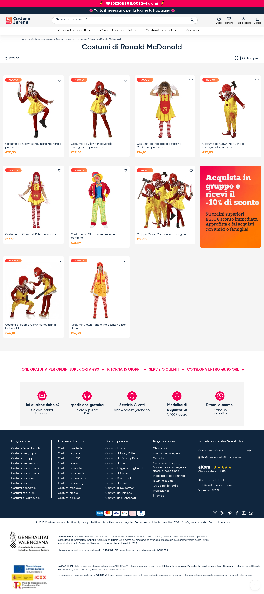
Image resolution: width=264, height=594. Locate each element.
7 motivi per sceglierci (167, 453)
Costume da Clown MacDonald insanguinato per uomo (223, 145)
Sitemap (158, 495)
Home (24, 39)
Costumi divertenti (70, 448)
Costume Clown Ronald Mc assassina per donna (98, 326)
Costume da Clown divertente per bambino (93, 236)
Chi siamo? (160, 448)
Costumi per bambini (116, 30)
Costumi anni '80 (69, 458)
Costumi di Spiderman (120, 488)
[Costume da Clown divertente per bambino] (99, 199)
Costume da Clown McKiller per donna (30, 234)
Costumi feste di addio (26, 448)
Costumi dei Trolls (116, 483)
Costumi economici (23, 488)
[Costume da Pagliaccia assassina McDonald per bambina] (165, 109)
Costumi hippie (68, 493)
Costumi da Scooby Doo (121, 458)
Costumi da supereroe (72, 478)
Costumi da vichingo (71, 483)
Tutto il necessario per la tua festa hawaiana (132, 10)
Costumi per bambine (25, 468)
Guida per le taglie (165, 485)
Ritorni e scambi (163, 480)
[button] (258, 20)
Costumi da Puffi (116, 463)
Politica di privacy (77, 522)
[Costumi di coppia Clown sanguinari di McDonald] (33, 290)
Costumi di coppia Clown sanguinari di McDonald (31, 326)
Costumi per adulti (72, 30)
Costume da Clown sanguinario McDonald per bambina (33, 145)
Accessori (193, 30)
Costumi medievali (70, 488)
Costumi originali (69, 453)
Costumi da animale (71, 473)
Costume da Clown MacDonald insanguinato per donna (92, 145)
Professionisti (161, 490)
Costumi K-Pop (115, 448)
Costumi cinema (68, 463)
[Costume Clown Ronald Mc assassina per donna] (99, 290)
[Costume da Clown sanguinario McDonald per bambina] (33, 109)
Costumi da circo (69, 498)
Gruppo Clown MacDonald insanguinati (163, 234)
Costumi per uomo (23, 478)
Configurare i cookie (194, 522)
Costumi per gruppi (24, 453)
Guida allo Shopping (166, 463)
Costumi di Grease (117, 473)
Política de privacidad (231, 457)
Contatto (159, 458)
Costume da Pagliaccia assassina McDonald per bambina (159, 145)
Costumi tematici (159, 30)
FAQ (176, 522)
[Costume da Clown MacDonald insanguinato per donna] (99, 109)
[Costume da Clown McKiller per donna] (33, 199)
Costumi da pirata (70, 468)
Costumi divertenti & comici (71, 39)
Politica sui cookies (102, 522)
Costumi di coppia (23, 458)
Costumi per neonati (24, 463)
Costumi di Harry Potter (120, 453)
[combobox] (125, 20)
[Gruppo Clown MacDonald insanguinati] (165, 199)
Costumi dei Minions (118, 493)
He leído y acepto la (221, 457)
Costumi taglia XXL (23, 493)
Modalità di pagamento (169, 475)
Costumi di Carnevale (25, 498)
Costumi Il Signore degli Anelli (124, 468)
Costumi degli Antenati (120, 498)
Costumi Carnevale (42, 39)
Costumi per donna (24, 483)
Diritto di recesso (219, 522)
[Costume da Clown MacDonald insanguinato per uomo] (230, 109)
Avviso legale (124, 522)
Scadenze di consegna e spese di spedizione (169, 469)
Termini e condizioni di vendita (153, 522)
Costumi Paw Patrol (118, 478)
